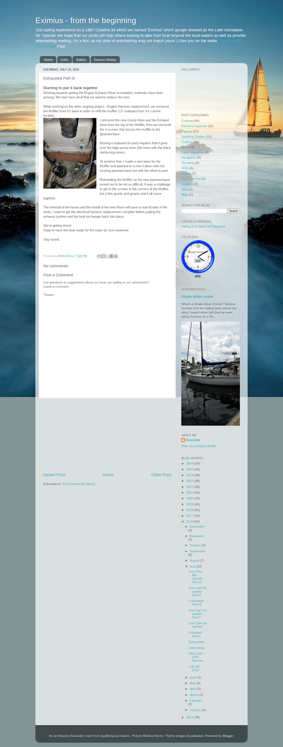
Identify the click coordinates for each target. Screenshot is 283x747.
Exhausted (196, 642)
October (196, 545)
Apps (184, 189)
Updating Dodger (193, 136)
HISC (185, 168)
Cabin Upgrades (192, 152)
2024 (190, 475)
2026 (190, 463)
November (197, 536)
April (193, 689)
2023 (190, 481)
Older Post (161, 474)
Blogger (228, 736)
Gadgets (187, 184)
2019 (190, 504)
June (193, 677)
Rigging (186, 131)
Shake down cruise (197, 296)
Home (48, 60)
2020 (190, 498)
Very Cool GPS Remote (196, 657)
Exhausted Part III (196, 602)
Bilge (184, 194)
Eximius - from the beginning (85, 20)
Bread (185, 147)
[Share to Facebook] (111, 256)
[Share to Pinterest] (116, 256)
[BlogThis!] (103, 256)
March (194, 694)
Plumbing (187, 163)
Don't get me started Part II (198, 614)
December (197, 526)
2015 (190, 717)
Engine (186, 173)
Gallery (81, 60)
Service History (105, 60)
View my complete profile (198, 446)
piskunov (197, 736)
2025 (190, 469)
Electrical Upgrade (194, 126)
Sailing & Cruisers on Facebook (203, 226)
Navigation (188, 157)
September (197, 551)
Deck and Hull (191, 178)
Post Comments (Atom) (78, 484)
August (195, 560)
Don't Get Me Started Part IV (195, 577)
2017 (190, 515)
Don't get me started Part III (198, 591)
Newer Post (54, 474)
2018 (190, 510)
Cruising (187, 120)
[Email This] (99, 256)
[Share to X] (107, 256)
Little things (197, 648)
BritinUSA (193, 440)
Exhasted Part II (195, 634)
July (193, 566)
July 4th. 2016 (195, 668)
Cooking (187, 142)
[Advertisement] (107, 435)
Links (64, 60)
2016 (190, 521)
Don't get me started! (198, 625)
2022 (190, 487)
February (196, 700)
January (196, 710)
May (193, 683)
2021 (190, 492)
